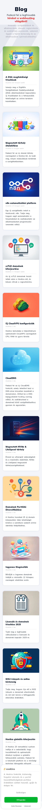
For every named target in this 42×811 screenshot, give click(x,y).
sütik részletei (16, 806)
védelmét (27, 806)
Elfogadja (21, 800)
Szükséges (21, 792)
